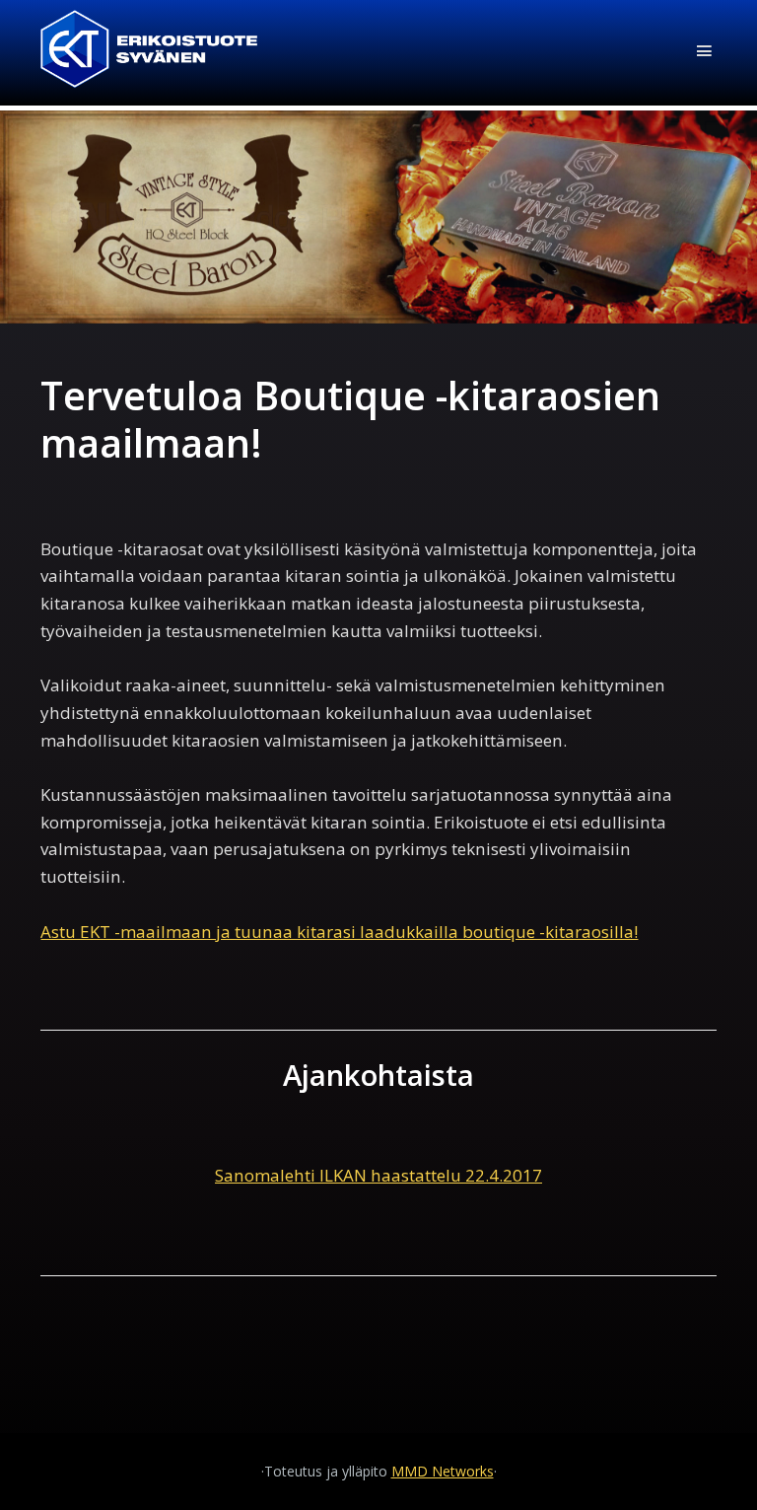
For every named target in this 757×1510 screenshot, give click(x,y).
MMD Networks (442, 1471)
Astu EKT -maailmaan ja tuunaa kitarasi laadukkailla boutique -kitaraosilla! (339, 931)
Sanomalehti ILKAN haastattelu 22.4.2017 (378, 1175)
